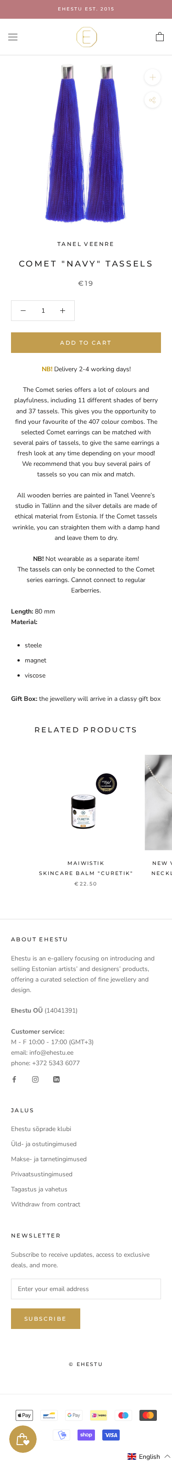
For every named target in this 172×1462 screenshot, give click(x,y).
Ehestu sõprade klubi (41, 1129)
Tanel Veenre (86, 243)
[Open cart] (160, 37)
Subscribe (45, 1318)
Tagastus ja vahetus (39, 1189)
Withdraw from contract (45, 1204)
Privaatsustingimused (41, 1174)
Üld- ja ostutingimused (44, 1144)
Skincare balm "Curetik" (86, 873)
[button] (149, 1456)
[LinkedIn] (56, 1078)
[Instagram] (35, 1078)
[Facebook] (14, 1078)
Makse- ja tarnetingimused (49, 1159)
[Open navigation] (12, 36)
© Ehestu (86, 1364)
